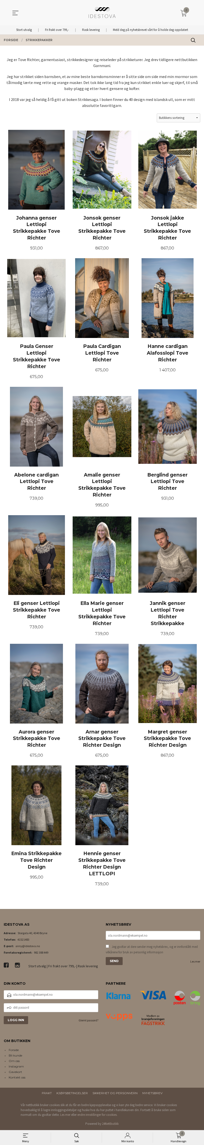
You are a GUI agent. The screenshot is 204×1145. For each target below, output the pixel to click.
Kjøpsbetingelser (72, 1093)
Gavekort (15, 1072)
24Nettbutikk (110, 1124)
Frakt (47, 1093)
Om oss (14, 1061)
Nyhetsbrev (152, 1093)
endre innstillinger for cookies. (97, 1115)
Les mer (195, 961)
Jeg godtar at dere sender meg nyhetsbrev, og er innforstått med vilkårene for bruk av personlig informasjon (152, 949)
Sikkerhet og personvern (115, 1093)
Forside (14, 1050)
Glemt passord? (88, 1020)
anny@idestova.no (27, 946)
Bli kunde (15, 1055)
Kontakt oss (17, 1077)
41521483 (23, 939)
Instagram (16, 1066)
